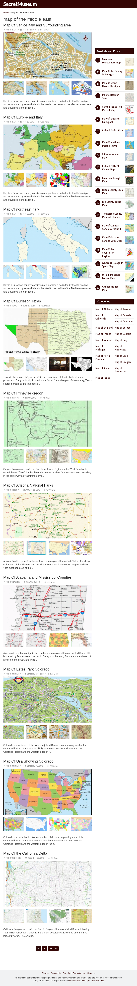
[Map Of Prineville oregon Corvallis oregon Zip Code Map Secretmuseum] (81, 457)
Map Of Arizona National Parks (28, 485)
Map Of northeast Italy (21, 209)
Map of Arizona (12, 490)
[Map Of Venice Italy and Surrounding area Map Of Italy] (36, 89)
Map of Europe (122, 327)
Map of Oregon (12, 398)
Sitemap (45, 973)
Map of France (103, 333)
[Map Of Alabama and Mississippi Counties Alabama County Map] (59, 641)
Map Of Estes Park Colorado (26, 669)
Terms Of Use (79, 973)
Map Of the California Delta (25, 853)
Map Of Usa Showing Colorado (28, 761)
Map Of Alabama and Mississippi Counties (37, 577)
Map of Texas (11, 306)
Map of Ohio (121, 355)
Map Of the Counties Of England (108, 253)
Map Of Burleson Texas (22, 300)
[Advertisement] (116, 27)
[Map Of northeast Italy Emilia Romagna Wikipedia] (36, 273)
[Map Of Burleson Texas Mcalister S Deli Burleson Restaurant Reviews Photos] (59, 365)
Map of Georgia (123, 333)
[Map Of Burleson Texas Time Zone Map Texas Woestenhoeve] (14, 365)
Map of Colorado (13, 674)
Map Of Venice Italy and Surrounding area (37, 24)
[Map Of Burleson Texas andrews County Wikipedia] (81, 365)
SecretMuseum (20, 4)
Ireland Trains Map (112, 130)
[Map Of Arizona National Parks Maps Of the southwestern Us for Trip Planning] (36, 549)
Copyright (67, 973)
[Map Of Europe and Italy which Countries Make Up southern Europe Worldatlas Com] (36, 181)
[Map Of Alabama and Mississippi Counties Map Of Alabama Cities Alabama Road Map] (36, 641)
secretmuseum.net (77, 980)
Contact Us (56, 973)
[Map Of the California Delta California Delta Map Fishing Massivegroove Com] (81, 917)
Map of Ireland (103, 340)
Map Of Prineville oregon (23, 393)
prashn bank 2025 (96, 980)
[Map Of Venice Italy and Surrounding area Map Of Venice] (14, 89)
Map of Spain (102, 368)
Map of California (13, 858)
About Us (91, 973)
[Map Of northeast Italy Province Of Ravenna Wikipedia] (14, 273)
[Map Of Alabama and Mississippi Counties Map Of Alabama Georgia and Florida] (81, 641)
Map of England (104, 327)
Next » (53, 948)
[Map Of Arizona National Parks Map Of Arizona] (14, 549)
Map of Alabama (13, 582)
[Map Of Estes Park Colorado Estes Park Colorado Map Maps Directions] (14, 733)
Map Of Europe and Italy (23, 117)
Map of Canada (123, 315)
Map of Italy (11, 30)
